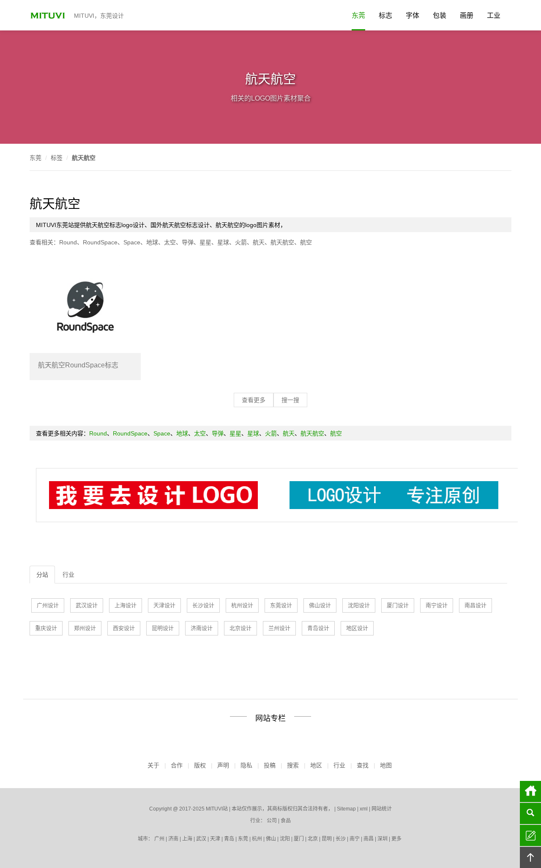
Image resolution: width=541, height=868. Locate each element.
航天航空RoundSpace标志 (78, 365)
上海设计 (126, 605)
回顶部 (530, 857)
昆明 (327, 839)
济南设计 (202, 628)
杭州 (257, 839)
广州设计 (48, 605)
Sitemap (346, 809)
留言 (530, 835)
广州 (159, 839)
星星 (205, 242)
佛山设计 (320, 605)
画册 (466, 15)
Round (68, 242)
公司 (272, 821)
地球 (152, 242)
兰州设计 (279, 628)
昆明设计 (163, 628)
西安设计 (124, 628)
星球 (223, 242)
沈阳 (285, 839)
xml (364, 809)
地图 (386, 765)
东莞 (358, 15)
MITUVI (49, 15)
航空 (306, 242)
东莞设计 (281, 605)
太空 (170, 242)
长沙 (341, 839)
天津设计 (164, 605)
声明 (223, 765)
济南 (173, 839)
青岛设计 (318, 628)
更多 (396, 839)
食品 (286, 821)
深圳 (382, 839)
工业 (493, 15)
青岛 (229, 839)
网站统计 (382, 809)
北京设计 (240, 628)
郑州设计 (85, 628)
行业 (68, 574)
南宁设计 (437, 605)
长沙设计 (203, 605)
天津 (215, 839)
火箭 (241, 242)
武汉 (201, 839)
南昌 (368, 839)
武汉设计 (87, 605)
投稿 (270, 765)
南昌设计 (475, 605)
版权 (200, 765)
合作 (177, 765)
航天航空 (84, 157)
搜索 (293, 765)
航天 (259, 242)
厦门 (299, 839)
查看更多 (253, 400)
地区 (316, 765)
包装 (439, 15)
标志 (385, 15)
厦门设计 (398, 605)
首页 (530, 791)
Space (131, 242)
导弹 (188, 242)
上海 (187, 839)
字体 (412, 15)
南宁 (355, 839)
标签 (57, 157)
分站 (42, 574)
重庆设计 (46, 628)
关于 (153, 765)
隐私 (246, 765)
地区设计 (357, 628)
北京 (313, 839)
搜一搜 (290, 400)
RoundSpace (100, 242)
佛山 (271, 839)
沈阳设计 (359, 605)
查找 (363, 765)
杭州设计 (242, 605)
